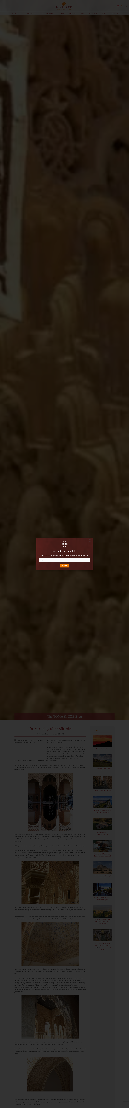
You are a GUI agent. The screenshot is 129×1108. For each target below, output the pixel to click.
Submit (64, 566)
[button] (90, 540)
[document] (64, 554)
